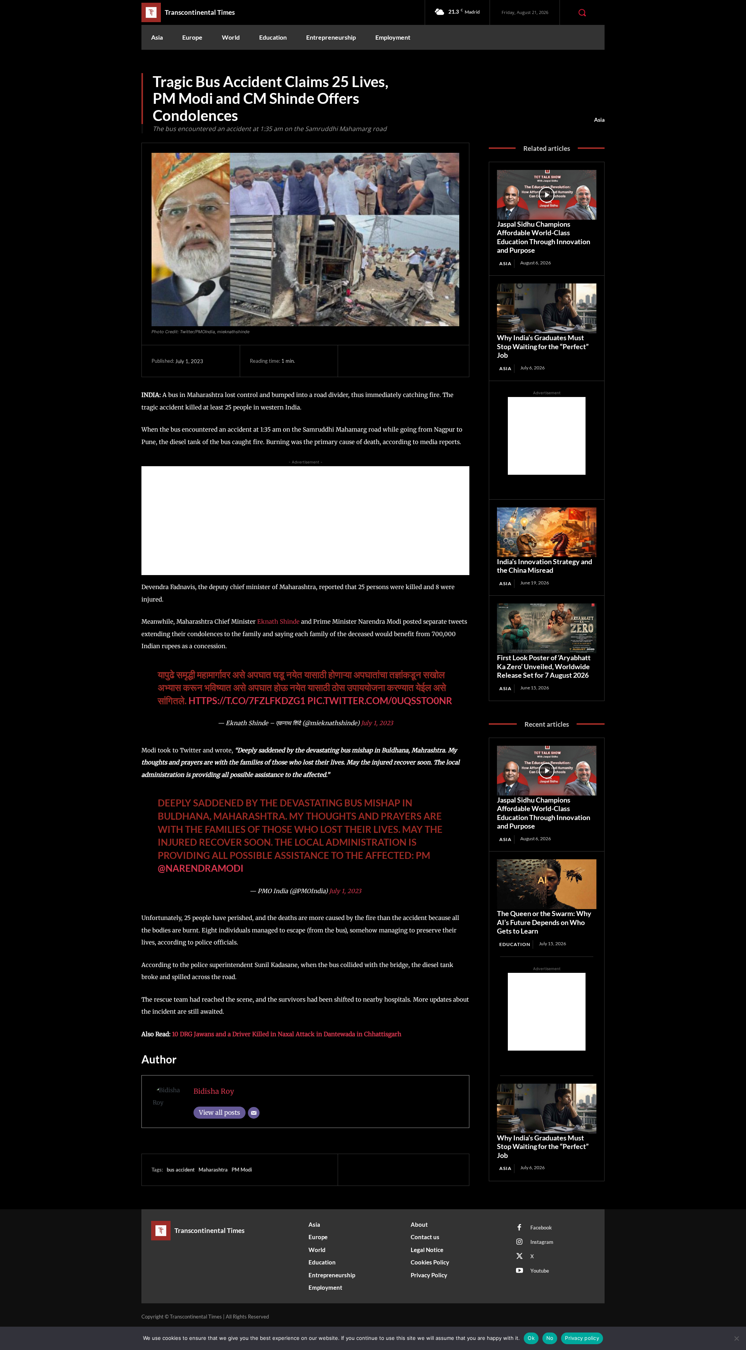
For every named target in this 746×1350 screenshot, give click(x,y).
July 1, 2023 (377, 723)
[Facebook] (355, 361)
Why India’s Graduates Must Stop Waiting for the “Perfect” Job (543, 346)
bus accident (181, 1169)
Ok (531, 1338)
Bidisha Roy (213, 1091)
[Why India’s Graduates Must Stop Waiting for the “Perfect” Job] (546, 308)
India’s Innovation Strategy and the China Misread (544, 566)
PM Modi (242, 1169)
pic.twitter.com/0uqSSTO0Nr (379, 700)
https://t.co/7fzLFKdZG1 (246, 700)
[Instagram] (519, 1242)
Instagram (541, 1242)
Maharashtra (213, 1169)
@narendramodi (201, 868)
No (550, 1338)
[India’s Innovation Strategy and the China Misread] (546, 532)
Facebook (541, 1227)
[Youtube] (519, 1271)
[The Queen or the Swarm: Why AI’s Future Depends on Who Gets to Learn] (546, 884)
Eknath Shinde (278, 621)
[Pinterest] (391, 361)
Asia (599, 119)
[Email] (254, 1113)
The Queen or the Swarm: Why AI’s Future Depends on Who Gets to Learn (544, 922)
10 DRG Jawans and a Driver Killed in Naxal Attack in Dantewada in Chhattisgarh (286, 1034)
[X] (373, 361)
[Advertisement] (305, 520)
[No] (736, 1338)
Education (514, 944)
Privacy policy (582, 1338)
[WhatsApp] (409, 361)
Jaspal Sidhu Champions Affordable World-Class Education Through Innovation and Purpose (543, 237)
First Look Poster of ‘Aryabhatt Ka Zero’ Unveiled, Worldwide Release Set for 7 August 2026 (544, 666)
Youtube (539, 1271)
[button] (582, 12)
